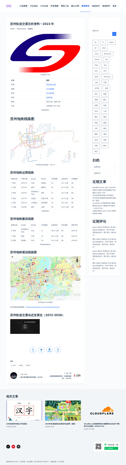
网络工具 (65, 6)
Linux (97, 54)
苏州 (28, 365)
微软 (105, 117)
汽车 (96, 128)
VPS (104, 71)
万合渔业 (34, 6)
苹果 (105, 140)
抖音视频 (54, 6)
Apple (111, 42)
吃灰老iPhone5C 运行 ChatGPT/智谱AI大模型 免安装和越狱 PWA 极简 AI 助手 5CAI (104, 190)
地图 (96, 105)
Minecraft (107, 54)
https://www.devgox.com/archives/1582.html (42, 307)
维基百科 (49, 97)
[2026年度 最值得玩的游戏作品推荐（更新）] (63, 410)
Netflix (97, 59)
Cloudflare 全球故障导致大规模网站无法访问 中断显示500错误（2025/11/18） (104, 205)
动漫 (106, 88)
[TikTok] (8, 446)
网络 (96, 134)
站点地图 (30, 462)
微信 (96, 117)
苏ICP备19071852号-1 (41, 462)
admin (95, 227)
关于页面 (61, 462)
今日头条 (44, 6)
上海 (13, 365)
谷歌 (96, 146)
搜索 (105, 123)
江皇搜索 (23, 6)
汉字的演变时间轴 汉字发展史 (103, 195)
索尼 (105, 128)
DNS (104, 48)
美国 (105, 134)
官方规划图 (50, 93)
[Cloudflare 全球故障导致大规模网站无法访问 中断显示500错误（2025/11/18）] (102, 410)
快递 (96, 123)
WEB (96, 77)
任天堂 (97, 88)
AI (103, 42)
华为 (96, 94)
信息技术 (96, 6)
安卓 (96, 111)
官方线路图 (50, 89)
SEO (105, 65)
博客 (96, 100)
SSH (96, 71)
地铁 (21, 365)
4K (96, 42)
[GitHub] (18, 446)
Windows (107, 77)
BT (96, 48)
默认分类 (75, 6)
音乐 (96, 151)
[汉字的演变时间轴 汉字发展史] (24, 410)
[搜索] (114, 34)
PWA (96, 65)
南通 (105, 94)
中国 (105, 82)
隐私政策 (54, 462)
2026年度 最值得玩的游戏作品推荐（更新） (60, 424)
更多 (115, 6)
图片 (105, 100)
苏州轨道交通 (51, 84)
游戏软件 (106, 6)
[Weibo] (13, 446)
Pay (106, 59)
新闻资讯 (85, 6)
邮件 (105, 146)
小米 (105, 111)
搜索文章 (95, 31)
